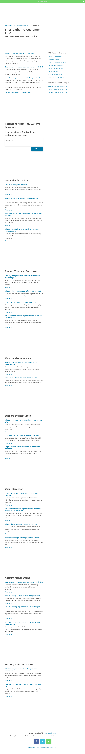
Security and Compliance (56, 77)
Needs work (52, 733)
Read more (8, 194)
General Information (54, 59)
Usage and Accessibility (55, 65)
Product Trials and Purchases (57, 62)
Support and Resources (55, 68)
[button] (83, 1)
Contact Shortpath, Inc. (55, 56)
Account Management (55, 74)
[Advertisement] (24, 107)
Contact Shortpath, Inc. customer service (18, 92)
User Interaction (53, 71)
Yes (46, 733)
